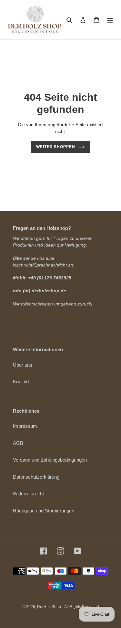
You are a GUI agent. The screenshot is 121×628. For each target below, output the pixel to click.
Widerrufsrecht (28, 493)
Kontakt (21, 381)
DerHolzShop (49, 607)
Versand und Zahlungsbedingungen (50, 460)
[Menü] (110, 20)
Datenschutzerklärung (36, 477)
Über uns (22, 365)
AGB (18, 443)
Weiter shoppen (56, 147)
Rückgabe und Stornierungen (43, 510)
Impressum (25, 426)
